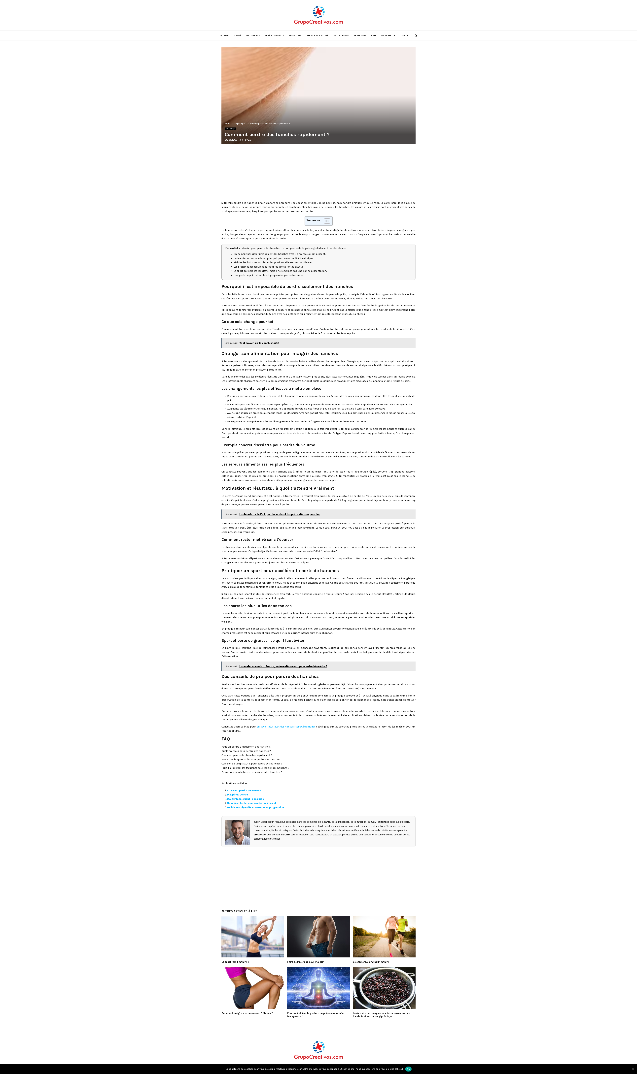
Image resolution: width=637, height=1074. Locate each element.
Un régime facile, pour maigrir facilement (251, 803)
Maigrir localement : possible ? (245, 798)
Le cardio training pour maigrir (371, 961)
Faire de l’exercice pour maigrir (305, 961)
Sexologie (360, 35)
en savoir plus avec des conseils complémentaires (286, 726)
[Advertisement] (318, 174)
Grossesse (253, 35)
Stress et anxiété (317, 35)
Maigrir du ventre (237, 794)
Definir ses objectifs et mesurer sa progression (255, 807)
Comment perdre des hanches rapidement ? (246, 755)
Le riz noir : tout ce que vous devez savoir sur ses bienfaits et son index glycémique (381, 1015)
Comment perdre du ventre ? (244, 790)
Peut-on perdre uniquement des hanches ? (246, 746)
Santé (237, 35)
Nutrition (295, 35)
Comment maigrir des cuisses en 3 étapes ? (247, 1013)
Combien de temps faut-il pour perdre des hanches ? (251, 763)
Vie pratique (388, 35)
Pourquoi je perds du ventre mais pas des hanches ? (251, 772)
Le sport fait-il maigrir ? (235, 961)
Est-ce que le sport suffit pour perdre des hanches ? (251, 759)
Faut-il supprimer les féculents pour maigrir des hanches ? (255, 767)
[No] (633, 1069)
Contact (405, 35)
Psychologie (341, 35)
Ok (408, 1069)
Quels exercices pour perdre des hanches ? (246, 751)
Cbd (373, 35)
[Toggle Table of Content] (325, 221)
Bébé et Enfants (274, 35)
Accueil (224, 35)
